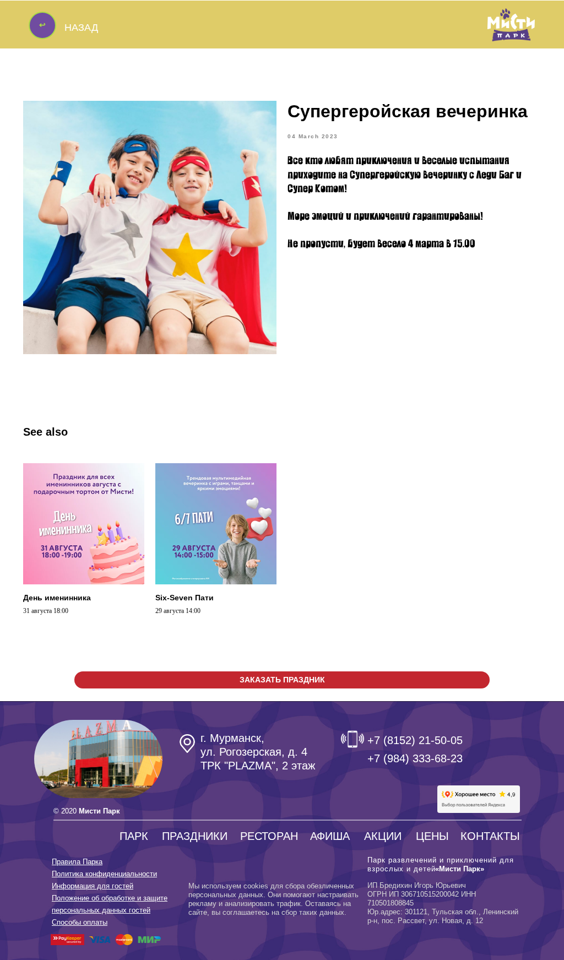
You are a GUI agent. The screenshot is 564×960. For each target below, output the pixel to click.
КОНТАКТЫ (490, 836)
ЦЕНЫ (432, 836)
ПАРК (134, 836)
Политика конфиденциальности (104, 874)
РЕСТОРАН (269, 836)
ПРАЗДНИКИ (194, 836)
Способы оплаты (79, 922)
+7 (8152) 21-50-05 (415, 740)
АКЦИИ (383, 836)
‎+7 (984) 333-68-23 (415, 758)
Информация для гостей (92, 886)
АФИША (330, 836)
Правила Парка (77, 862)
